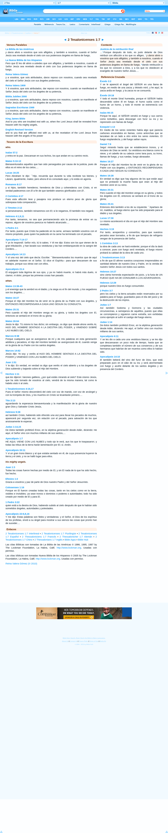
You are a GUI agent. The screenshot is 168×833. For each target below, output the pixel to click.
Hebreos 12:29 (108, 282)
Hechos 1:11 (12, 374)
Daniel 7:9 (105, 144)
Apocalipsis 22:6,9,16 (17, 514)
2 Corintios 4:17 (14, 196)
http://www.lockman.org (69, 547)
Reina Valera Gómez (17, 74)
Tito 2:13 (10, 400)
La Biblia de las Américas (20, 49)
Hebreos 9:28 (13, 412)
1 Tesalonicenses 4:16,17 (20, 389)
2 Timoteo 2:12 (14, 207)
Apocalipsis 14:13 (15, 254)
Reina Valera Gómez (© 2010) (21, 563)
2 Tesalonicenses (17, 33)
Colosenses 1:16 (15, 487)
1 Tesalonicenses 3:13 (112, 257)
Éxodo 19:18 (107, 95)
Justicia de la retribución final (116, 49)
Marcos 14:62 (13, 350)
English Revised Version (19, 129)
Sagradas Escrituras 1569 (20, 107)
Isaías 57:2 (11, 152)
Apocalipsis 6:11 (109, 336)
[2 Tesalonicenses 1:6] (3, 379)
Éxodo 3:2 (105, 81)
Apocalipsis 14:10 (110, 356)
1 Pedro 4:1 (12, 228)
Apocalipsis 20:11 (15, 450)
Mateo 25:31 (12, 309)
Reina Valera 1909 (15, 85)
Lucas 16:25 (12, 172)
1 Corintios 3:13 (109, 243)
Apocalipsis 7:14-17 (17, 239)
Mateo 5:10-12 (13, 161)
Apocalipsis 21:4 (15, 269)
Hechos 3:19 (107, 229)
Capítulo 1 (28, 33)
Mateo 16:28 (107, 175)
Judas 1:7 (105, 304)
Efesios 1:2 (12, 479)
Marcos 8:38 (12, 336)
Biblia (7, 33)
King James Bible (15, 118)
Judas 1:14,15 (13, 427)
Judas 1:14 (106, 322)
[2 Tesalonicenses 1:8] (164, 379)
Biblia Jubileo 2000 (16, 96)
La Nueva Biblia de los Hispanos (24, 60)
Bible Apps (70, 539)
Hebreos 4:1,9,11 (15, 216)
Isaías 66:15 (106, 112)
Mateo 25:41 (107, 204)
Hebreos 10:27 (108, 271)
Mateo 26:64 (12, 321)
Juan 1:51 (11, 362)
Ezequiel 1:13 (107, 127)
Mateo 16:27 (12, 298)
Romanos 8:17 (14, 184)
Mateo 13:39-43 (14, 286)
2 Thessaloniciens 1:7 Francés (39, 536)
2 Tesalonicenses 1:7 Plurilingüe (59, 533)
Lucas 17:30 (107, 218)
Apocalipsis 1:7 (14, 438)
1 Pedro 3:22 (13, 502)
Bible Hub (83, 539)
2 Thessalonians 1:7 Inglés (49, 539)
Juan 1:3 (10, 467)
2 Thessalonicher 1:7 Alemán (76, 536)
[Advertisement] (84, 586)
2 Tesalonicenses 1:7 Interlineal (22, 533)
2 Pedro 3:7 (106, 290)
